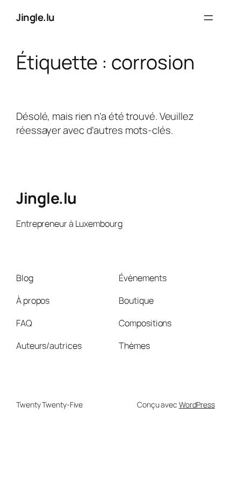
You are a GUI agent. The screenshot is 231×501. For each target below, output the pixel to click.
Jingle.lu (35, 17)
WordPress (197, 404)
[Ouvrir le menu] (208, 17)
